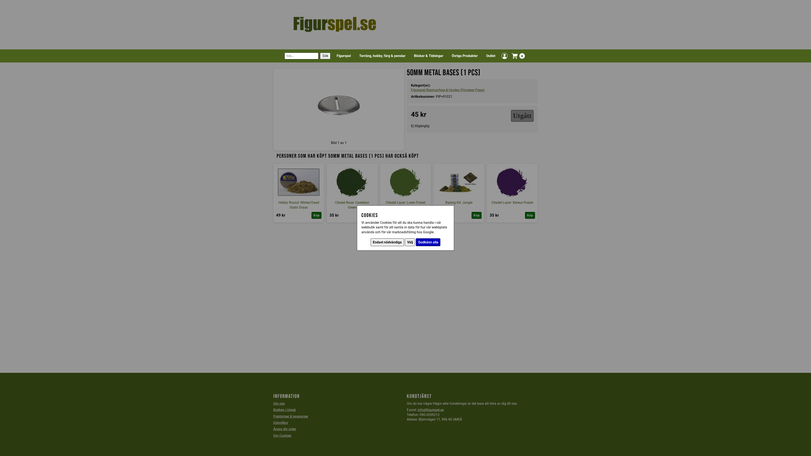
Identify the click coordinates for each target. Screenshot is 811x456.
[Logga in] (504, 56)
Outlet (490, 56)
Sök (325, 56)
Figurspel (344, 56)
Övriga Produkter (465, 56)
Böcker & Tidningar (428, 56)
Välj (410, 242)
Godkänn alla (428, 242)
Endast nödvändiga (387, 242)
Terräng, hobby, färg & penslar (382, 56)
